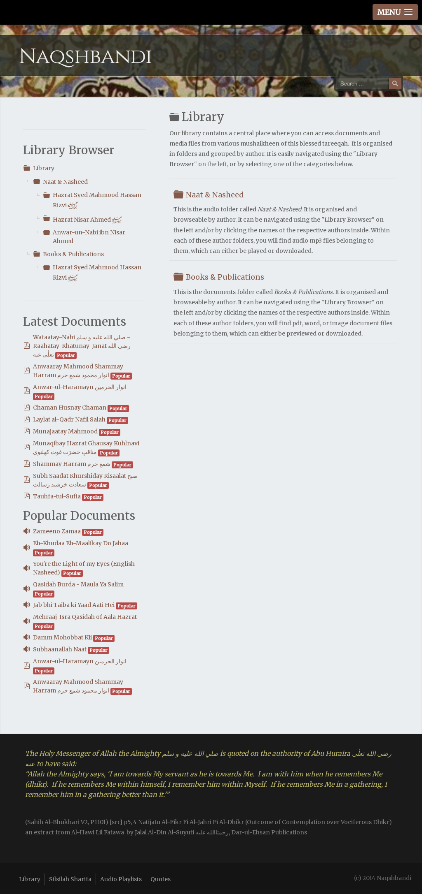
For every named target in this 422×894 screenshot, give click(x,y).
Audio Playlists (121, 879)
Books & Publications (73, 254)
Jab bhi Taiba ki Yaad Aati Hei (74, 605)
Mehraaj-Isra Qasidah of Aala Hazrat (85, 617)
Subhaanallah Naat (60, 649)
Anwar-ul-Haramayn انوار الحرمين (80, 387)
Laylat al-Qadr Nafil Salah (69, 419)
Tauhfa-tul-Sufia (57, 496)
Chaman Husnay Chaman (69, 407)
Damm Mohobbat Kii (62, 637)
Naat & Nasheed (65, 181)
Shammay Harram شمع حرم (71, 464)
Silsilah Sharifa (70, 879)
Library (43, 168)
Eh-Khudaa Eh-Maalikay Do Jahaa (80, 543)
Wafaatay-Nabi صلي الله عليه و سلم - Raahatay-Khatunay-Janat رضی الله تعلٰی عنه (82, 346)
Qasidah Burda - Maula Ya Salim (78, 584)
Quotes (160, 879)
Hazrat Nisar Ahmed (87, 219)
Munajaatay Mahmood (65, 431)
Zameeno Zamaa (57, 531)
